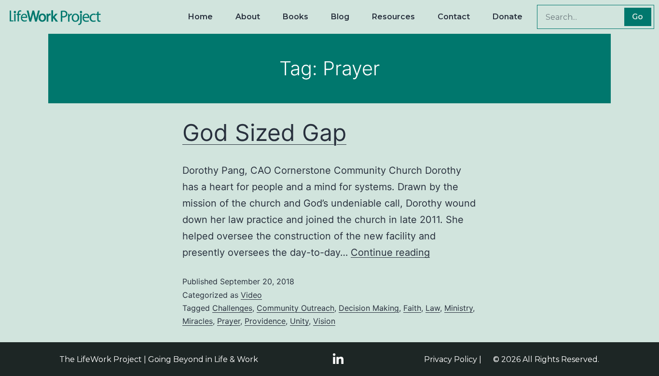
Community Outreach (295, 308)
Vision (324, 321)
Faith (412, 308)
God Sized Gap (264, 132)
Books (295, 16)
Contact (454, 16)
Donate (507, 16)
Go (637, 16)
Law (433, 308)
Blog (340, 16)
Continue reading (390, 252)
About (247, 16)
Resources (393, 16)
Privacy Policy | (452, 359)
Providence (265, 321)
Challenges (232, 308)
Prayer (228, 321)
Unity (299, 321)
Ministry (458, 308)
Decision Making (369, 308)
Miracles (197, 321)
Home (200, 16)
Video (251, 295)
